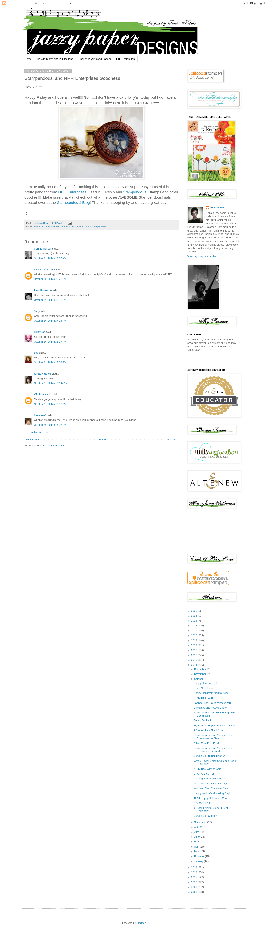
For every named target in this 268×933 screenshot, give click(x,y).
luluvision (39, 332)
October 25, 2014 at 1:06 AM (50, 404)
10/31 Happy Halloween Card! (211, 798)
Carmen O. (40, 415)
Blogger (141, 922)
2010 (194, 882)
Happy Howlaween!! (205, 683)
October (199, 679)
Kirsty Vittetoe (42, 373)
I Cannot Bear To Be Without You (212, 702)
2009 (194, 887)
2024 (194, 616)
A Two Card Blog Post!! (206, 743)
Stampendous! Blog (73, 203)
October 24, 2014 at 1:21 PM (50, 279)
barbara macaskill (44, 269)
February (199, 856)
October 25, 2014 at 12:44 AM (51, 383)
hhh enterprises (42, 226)
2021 (194, 630)
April (197, 846)
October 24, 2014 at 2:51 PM (50, 300)
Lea (36, 352)
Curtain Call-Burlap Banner (209, 755)
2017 (194, 650)
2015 (194, 660)
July (196, 832)
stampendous (99, 226)
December (200, 669)
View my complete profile (201, 256)
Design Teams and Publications (55, 59)
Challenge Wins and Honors (95, 59)
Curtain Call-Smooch (206, 815)
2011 (194, 877)
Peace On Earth (203, 720)
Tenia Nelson (217, 207)
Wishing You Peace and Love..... (212, 778)
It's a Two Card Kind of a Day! (210, 783)
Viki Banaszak (42, 394)
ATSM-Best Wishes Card (208, 768)
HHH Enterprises (72, 192)
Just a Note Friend (204, 688)
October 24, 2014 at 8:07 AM (50, 258)
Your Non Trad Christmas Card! (211, 788)
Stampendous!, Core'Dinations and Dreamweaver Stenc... (213, 737)
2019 (194, 640)
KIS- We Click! (202, 803)
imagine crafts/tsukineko (63, 226)
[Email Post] (69, 223)
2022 (194, 625)
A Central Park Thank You (208, 730)
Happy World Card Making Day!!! (212, 793)
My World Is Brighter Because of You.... (215, 725)
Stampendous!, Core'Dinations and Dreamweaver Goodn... (213, 750)
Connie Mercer (43, 248)
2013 (194, 867)
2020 (194, 635)
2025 (194, 610)
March (198, 851)
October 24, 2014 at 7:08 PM (50, 362)
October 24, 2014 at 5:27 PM (50, 341)
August (198, 827)
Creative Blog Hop (204, 773)
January (199, 861)
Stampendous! (135, 192)
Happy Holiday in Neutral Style (211, 693)
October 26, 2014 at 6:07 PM (50, 424)
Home (28, 59)
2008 (194, 891)
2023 (194, 620)
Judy (37, 311)
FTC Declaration (125, 59)
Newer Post (32, 439)
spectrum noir (84, 226)
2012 (194, 872)
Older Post (172, 439)
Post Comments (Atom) (53, 445)
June (197, 836)
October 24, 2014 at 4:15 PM (50, 320)
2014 (194, 665)
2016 (194, 655)
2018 (194, 645)
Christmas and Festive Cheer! (210, 707)
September (200, 822)
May (197, 841)
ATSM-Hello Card (204, 697)
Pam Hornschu (43, 290)
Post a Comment (39, 432)
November (200, 674)
